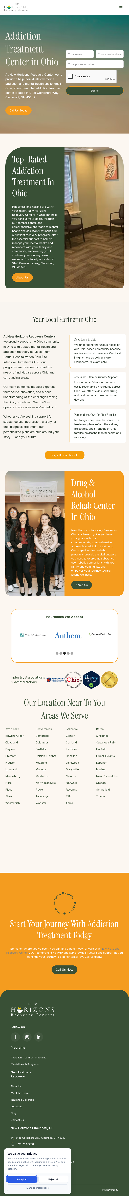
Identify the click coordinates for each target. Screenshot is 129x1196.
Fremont (10, 756)
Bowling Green (14, 735)
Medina (100, 769)
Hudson (10, 762)
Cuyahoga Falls (106, 742)
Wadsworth (12, 803)
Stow (8, 796)
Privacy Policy (110, 1189)
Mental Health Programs (25, 1064)
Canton (70, 735)
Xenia (69, 803)
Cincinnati (102, 735)
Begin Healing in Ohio (64, 455)
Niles (8, 782)
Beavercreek (44, 729)
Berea (100, 729)
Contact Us (17, 1120)
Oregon (101, 782)
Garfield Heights (46, 756)
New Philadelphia (107, 776)
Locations (16, 1106)
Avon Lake (12, 729)
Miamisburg (12, 776)
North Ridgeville (46, 782)
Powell (40, 789)
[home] (16, 7)
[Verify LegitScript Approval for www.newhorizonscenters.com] (91, 680)
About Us (16, 1086)
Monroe (71, 776)
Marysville (72, 769)
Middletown (43, 776)
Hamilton (71, 756)
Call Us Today (18, 110)
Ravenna (71, 789)
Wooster (41, 803)
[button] (121, 7)
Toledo (100, 796)
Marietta (41, 769)
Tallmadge (42, 796)
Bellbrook (72, 729)
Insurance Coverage (22, 1099)
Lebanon (101, 762)
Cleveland (11, 742)
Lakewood (72, 762)
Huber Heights (105, 756)
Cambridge (42, 735)
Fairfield (101, 749)
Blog (13, 1113)
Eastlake (41, 749)
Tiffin (69, 796)
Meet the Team (20, 1093)
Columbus (42, 742)
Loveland (11, 769)
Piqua (8, 789)
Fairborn (71, 749)
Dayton (10, 749)
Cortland (71, 742)
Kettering (41, 762)
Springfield (103, 789)
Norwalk (71, 782)
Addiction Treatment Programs (28, 1057)
